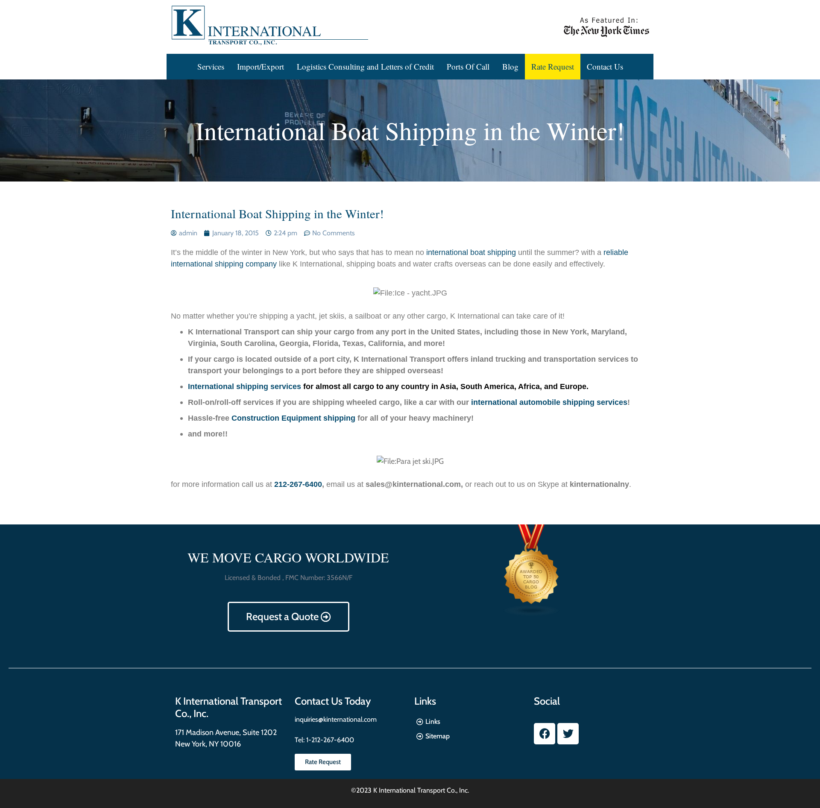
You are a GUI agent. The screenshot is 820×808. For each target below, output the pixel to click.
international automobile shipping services (549, 402)
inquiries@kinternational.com (336, 719)
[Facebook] (544, 733)
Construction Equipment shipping (293, 418)
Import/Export (260, 66)
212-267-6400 (298, 484)
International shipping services (244, 386)
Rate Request (552, 66)
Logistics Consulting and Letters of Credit (365, 66)
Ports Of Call (468, 66)
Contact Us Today (333, 701)
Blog (510, 66)
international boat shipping (470, 252)
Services (210, 66)
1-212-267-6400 (329, 740)
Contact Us (605, 66)
